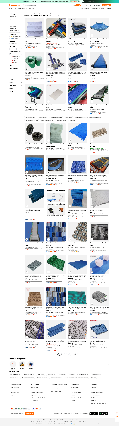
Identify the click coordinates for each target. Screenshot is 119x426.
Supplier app (57, 413)
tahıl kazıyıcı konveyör (30, 117)
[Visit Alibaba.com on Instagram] (100, 403)
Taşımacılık (40, 13)
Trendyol (74, 419)
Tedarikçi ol (93, 387)
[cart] (91, 5)
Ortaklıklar (93, 397)
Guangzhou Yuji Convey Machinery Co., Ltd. (77, 110)
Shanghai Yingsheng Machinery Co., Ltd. (76, 148)
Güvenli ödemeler (34, 387)
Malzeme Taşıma (32, 13)
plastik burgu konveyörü (42, 377)
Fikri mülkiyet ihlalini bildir (76, 397)
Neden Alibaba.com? (15, 387)
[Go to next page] (78, 354)
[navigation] (15, 184)
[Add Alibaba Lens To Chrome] (29, 413)
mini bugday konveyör (55, 377)
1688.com (45, 419)
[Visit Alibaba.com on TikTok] (105, 403)
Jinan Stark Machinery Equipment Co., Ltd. (99, 80)
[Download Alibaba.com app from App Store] (93, 413)
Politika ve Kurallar (34, 400)
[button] (74, 5)
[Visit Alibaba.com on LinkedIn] (94, 403)
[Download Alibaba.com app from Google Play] (103, 413)
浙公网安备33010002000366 (82, 423)
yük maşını (94, 377)
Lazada (59, 419)
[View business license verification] (72, 424)
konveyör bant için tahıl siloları (32, 120)
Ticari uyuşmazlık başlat (76, 392)
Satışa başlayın (94, 389)
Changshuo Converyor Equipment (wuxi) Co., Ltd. (56, 47)
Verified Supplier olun (95, 395)
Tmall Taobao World (53, 419)
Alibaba (25, 13)
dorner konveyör (51, 374)
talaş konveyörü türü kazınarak (95, 117)
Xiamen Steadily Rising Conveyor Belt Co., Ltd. (99, 112)
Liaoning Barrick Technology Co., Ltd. (54, 183)
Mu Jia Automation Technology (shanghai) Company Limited (99, 150)
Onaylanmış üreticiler (55, 388)
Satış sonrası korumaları (36, 395)
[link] (117, 413)
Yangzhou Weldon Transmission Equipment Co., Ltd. (34, 148)
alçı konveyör (72, 120)
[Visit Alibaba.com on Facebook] (92, 403)
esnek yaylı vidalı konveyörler (56, 117)
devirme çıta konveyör (80, 117)
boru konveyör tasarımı (61, 120)
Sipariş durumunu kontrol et (97, 392)
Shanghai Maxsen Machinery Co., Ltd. (76, 44)
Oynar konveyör (69, 117)
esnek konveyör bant (43, 117)
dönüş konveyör (62, 374)
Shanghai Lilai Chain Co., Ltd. (31, 46)
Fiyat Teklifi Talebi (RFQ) (56, 391)
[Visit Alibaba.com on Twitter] (97, 403)
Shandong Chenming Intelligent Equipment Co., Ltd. (77, 80)
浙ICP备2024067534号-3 (94, 423)
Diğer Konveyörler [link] (49, 13)
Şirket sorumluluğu (15, 392)
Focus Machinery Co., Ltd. (52, 80)
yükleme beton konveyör (15, 374)
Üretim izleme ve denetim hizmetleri (38, 397)
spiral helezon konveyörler (69, 377)
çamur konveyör (72, 374)
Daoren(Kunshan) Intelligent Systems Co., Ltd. (56, 110)
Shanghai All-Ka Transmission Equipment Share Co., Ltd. (56, 149)
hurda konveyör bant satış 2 (47, 120)
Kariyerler (13, 395)
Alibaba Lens (18, 413)
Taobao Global (65, 419)
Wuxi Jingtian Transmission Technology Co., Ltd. (34, 184)
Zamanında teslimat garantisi (37, 392)
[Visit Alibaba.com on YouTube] (103, 403)
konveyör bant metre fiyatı (83, 377)
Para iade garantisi (34, 389)
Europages (79, 419)
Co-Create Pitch (14, 389)
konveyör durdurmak (96, 374)
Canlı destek (73, 389)
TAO (70, 419)
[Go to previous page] (56, 354)
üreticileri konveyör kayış (83, 374)
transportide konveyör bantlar (28, 377)
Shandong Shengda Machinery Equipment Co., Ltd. (34, 110)
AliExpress (40, 419)
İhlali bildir (73, 400)
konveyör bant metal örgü (29, 374)
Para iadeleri (73, 395)
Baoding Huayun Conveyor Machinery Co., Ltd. (34, 78)
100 (75, 354)
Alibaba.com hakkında (16, 384)
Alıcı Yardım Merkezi (75, 387)
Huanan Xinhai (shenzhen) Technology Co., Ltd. (99, 46)
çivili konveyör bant (14, 377)
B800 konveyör (41, 374)
